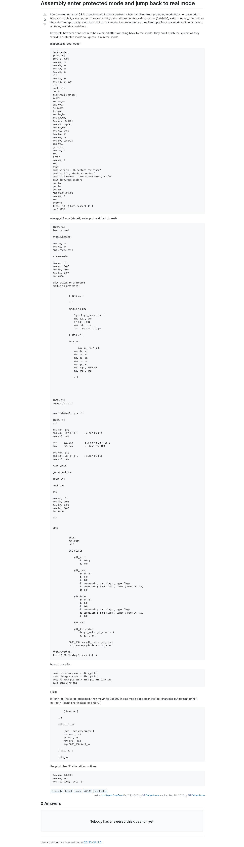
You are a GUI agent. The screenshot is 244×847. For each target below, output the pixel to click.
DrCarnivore (152, 795)
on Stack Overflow (112, 795)
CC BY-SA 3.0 (92, 842)
